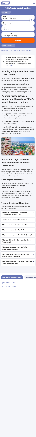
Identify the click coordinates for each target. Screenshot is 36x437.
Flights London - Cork (8, 283)
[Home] (5, 3)
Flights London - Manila (8, 286)
